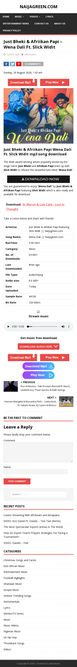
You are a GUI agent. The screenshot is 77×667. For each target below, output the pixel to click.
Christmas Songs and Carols (20, 560)
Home (6, 16)
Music (18, 16)
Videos (34, 16)
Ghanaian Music (13, 583)
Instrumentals (12, 601)
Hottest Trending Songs (17, 595)
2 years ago (12, 54)
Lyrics (49, 16)
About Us (59, 23)
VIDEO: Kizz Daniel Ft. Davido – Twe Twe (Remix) (32, 521)
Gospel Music (11, 590)
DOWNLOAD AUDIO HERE (36, 346)
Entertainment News (16, 23)
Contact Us (41, 23)
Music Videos (11, 625)
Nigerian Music (12, 631)
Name (7, 467)
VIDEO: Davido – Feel (16, 543)
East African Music (14, 566)
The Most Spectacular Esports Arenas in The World (33, 527)
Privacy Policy (12, 30)
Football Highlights (14, 578)
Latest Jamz (30, 54)
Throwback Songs (14, 643)
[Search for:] (38, 494)
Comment (9, 440)
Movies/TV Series (14, 613)
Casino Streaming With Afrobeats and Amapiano (32, 515)
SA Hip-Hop (10, 637)
